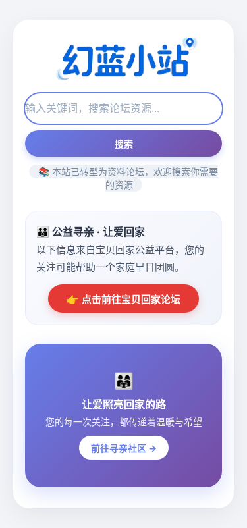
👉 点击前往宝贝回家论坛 (123, 299)
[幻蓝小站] (123, 60)
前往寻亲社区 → (124, 448)
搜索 (124, 144)
